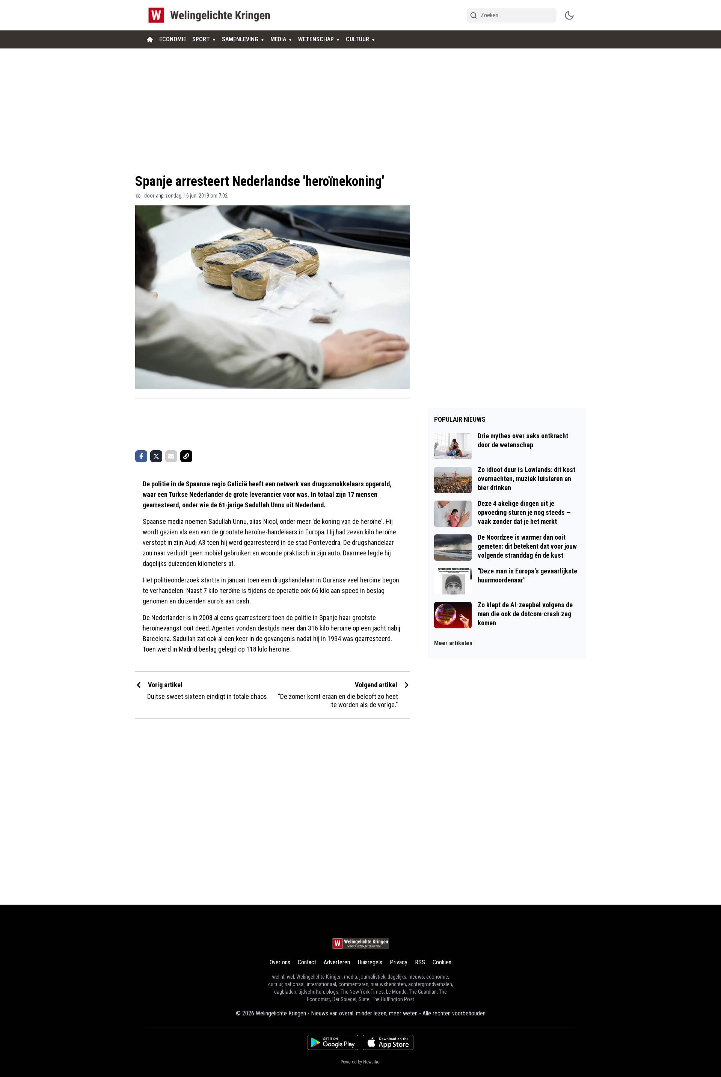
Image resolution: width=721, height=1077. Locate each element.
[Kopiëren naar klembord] (186, 456)
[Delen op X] (156, 456)
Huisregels (369, 962)
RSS (420, 962)
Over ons (280, 962)
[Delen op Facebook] (141, 456)
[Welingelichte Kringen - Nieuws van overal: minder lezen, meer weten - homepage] (211, 15)
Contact (307, 962)
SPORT (201, 39)
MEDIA (278, 39)
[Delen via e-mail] (171, 456)
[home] (149, 39)
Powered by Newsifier (361, 1062)
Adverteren (337, 962)
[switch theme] (569, 15)
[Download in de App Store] (388, 1042)
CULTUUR (357, 39)
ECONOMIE (172, 39)
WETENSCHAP (316, 39)
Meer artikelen (453, 643)
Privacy (398, 962)
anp (160, 196)
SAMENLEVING (240, 39)
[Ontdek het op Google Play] (333, 1042)
